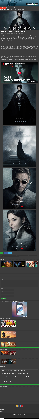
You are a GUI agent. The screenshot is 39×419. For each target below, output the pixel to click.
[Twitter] (20, 406)
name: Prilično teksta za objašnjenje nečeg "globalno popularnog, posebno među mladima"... (15, 376)
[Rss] (17, 406)
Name (2, 288)
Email (2, 291)
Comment (3, 279)
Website (2, 294)
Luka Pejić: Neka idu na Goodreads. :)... (8, 381)
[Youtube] (22, 406)
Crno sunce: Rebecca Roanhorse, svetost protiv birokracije (19, 268)
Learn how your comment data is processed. (18, 301)
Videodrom (4, 9)
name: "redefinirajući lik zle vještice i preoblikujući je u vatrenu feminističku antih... (14, 370)
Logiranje (14, 414)
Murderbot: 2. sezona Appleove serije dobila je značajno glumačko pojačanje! (17, 7)
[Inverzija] (19, 3)
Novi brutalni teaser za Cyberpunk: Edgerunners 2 (30, 268)
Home (2, 9)
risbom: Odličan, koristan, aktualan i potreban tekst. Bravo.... (11, 378)
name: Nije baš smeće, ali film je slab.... (8, 368)
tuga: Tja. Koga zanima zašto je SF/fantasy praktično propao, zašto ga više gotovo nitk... (15, 373)
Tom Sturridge (12, 256)
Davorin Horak (4, 33)
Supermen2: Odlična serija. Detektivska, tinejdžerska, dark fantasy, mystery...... (14, 379)
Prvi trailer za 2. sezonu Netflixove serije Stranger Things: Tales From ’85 (7, 269)
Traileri (14, 33)
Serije (8, 9)
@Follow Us (2, 409)
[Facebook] (18, 406)
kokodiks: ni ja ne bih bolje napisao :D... (8, 371)
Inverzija (12, 416)
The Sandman (6, 256)
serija (2, 256)
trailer (17, 256)
